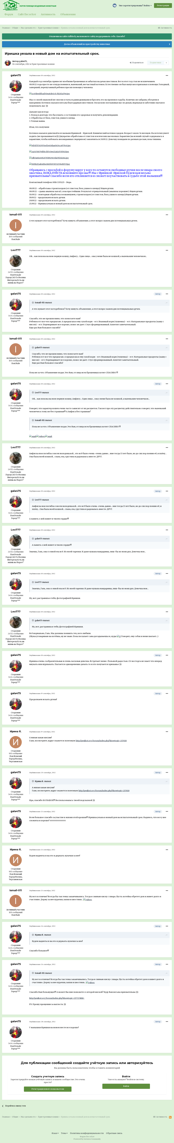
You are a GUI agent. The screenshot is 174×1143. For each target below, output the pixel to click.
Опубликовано (42, 75)
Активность (48, 14)
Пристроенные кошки (43, 64)
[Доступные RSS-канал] (170, 1117)
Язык (55, 1133)
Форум (8, 14)
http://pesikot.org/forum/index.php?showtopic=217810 (101, 740)
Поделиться (137, 62)
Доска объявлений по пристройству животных (87, 44)
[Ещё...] (167, 75)
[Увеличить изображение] (32, 436)
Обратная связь (114, 1133)
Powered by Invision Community (87, 1139)
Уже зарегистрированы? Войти (134, 5)
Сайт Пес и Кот (27, 14)
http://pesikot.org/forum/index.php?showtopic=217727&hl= (56, 998)
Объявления (68, 14)
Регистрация (163, 5)
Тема (63, 1133)
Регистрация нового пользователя (47, 1089)
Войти (126, 1086)
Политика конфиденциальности (87, 1133)
